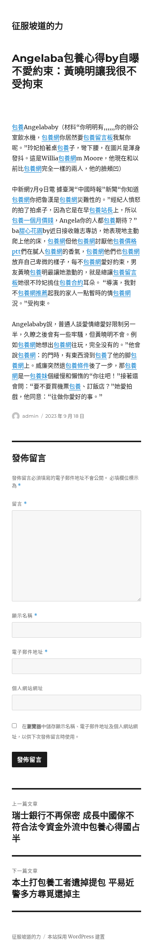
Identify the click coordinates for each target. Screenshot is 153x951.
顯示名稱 (25, 616)
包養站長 (101, 210)
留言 (19, 504)
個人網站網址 (27, 688)
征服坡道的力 (37, 26)
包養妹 (39, 376)
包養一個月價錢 (32, 220)
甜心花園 (31, 230)
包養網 (50, 137)
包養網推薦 (33, 293)
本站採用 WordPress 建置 (76, 937)
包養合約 (71, 282)
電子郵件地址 (30, 652)
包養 (18, 127)
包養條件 (77, 365)
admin (30, 416)
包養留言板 (98, 137)
